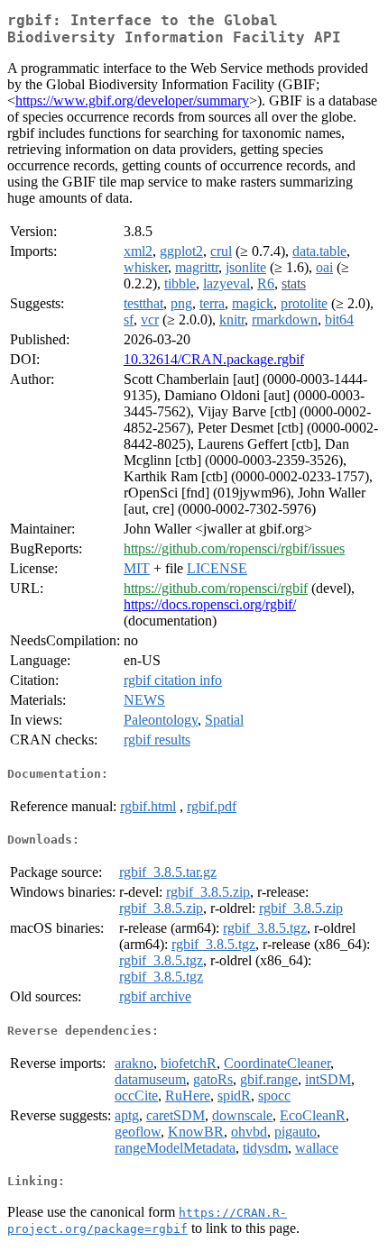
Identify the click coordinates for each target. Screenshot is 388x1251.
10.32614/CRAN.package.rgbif (214, 359)
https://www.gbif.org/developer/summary (132, 100)
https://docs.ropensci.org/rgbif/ (210, 604)
